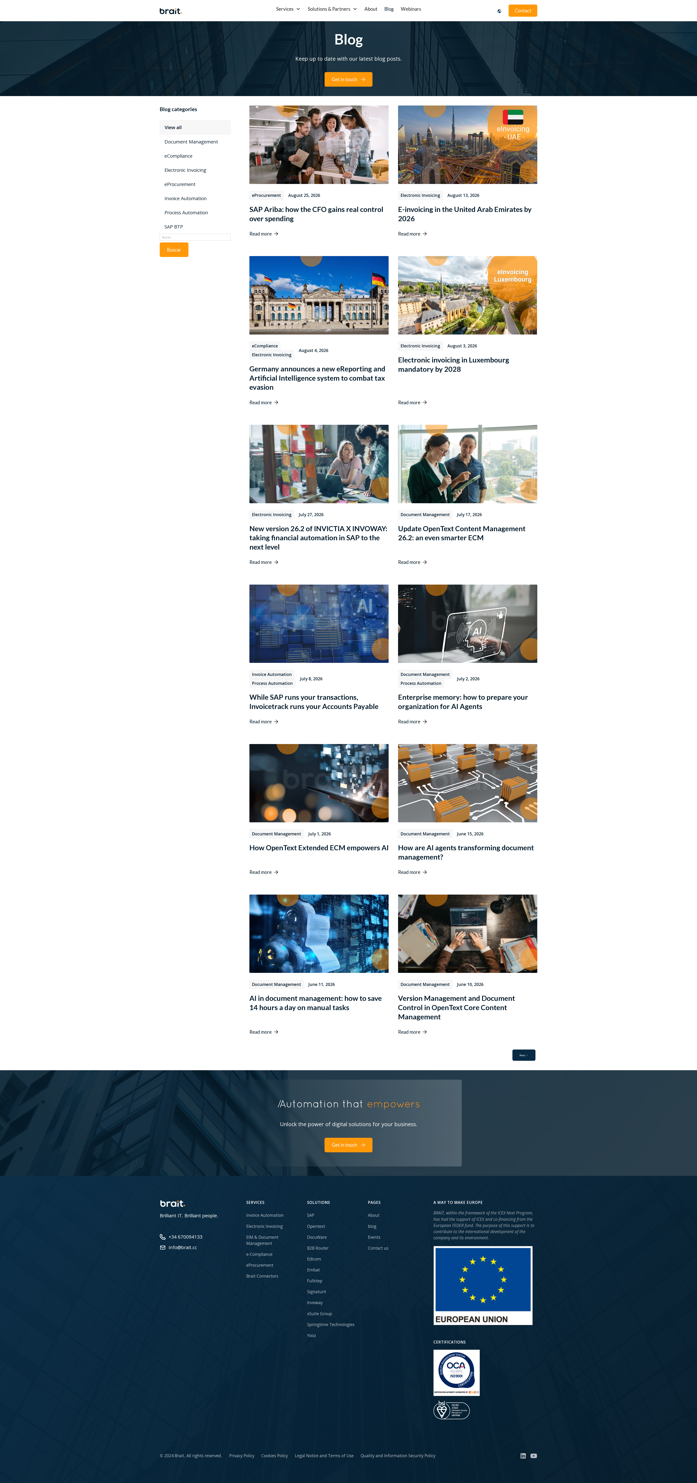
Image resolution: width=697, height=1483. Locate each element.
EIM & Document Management (262, 1240)
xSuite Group (319, 1313)
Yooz (311, 1335)
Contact (523, 10)
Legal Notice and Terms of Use (324, 1455)
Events (374, 1237)
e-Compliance (259, 1254)
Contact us (378, 1248)
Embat (313, 1270)
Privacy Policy (241, 1455)
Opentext (316, 1226)
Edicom (314, 1259)
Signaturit (316, 1291)
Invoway (315, 1302)
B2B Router (318, 1248)
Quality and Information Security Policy (398, 1455)
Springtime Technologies (330, 1324)
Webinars (411, 9)
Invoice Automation (265, 1215)
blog (372, 1226)
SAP (310, 1215)
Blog (389, 9)
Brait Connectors (262, 1276)
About (370, 9)
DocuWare (317, 1237)
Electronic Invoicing (264, 1226)
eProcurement (259, 1265)
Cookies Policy (274, 1455)
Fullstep (314, 1281)
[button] (288, 9)
